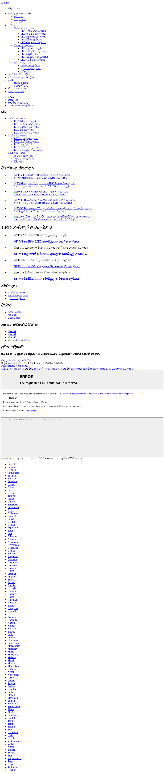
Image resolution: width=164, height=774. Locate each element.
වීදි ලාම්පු (25, 71)
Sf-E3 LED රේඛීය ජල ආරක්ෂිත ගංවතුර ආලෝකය (47, 266)
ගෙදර (11, 97)
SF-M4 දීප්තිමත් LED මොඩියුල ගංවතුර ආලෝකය (40, 177)
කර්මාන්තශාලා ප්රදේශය (21, 77)
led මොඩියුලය (41, 368)
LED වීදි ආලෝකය (30, 39)
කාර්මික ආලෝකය (24, 28)
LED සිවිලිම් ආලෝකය (33, 51)
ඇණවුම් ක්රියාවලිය (19, 74)
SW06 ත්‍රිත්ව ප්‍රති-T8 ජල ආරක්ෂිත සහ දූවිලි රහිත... (41, 211)
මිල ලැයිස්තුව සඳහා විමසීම (16, 360)
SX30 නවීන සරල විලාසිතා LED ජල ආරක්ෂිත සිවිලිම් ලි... (45, 219)
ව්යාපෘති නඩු (21, 85)
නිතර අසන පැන (17, 88)
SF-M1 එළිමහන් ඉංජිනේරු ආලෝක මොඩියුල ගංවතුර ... (51, 253)
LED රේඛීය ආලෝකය (32, 59)
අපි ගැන (18, 16)
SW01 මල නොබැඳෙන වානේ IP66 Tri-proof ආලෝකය (43, 186)
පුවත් (10, 80)
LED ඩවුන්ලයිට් (29, 54)
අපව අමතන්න (16, 91)
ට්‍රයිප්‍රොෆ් (6, 368)
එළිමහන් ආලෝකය (122, 368)
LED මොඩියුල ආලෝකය (34, 56)
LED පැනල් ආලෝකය (32, 48)
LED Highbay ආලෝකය (33, 36)
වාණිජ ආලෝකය (23, 45)
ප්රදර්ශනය (20, 19)
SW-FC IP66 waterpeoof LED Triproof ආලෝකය (40, 194)
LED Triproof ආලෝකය (33, 30)
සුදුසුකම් (18, 22)
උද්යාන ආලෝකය (30, 68)
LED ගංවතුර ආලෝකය (33, 33)
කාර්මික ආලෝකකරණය (96, 368)
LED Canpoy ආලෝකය (33, 42)
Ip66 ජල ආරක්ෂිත (22, 368)
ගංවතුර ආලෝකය (30, 65)
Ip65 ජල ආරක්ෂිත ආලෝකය (66, 368)
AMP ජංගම (22, 365)
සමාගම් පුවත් (21, 82)
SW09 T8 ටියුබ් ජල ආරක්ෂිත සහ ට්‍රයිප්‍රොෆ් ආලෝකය (43, 202)
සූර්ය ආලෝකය (22, 62)
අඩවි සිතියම (8, 365)
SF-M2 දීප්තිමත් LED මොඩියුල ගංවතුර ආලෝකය (46, 241)
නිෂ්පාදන (13, 25)
